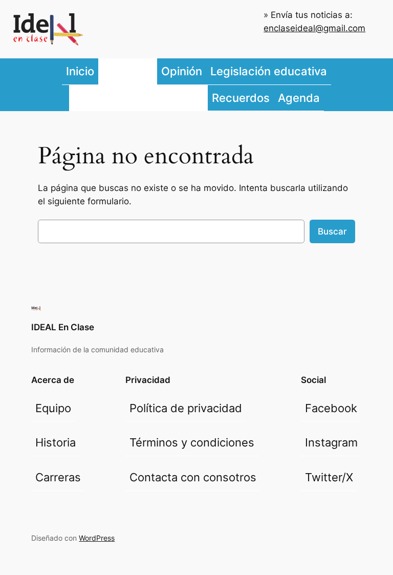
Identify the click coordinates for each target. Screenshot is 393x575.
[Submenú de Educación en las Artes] (205, 97)
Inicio (80, 71)
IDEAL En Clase (62, 327)
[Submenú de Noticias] (154, 71)
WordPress (97, 538)
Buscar (332, 231)
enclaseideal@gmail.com (314, 28)
